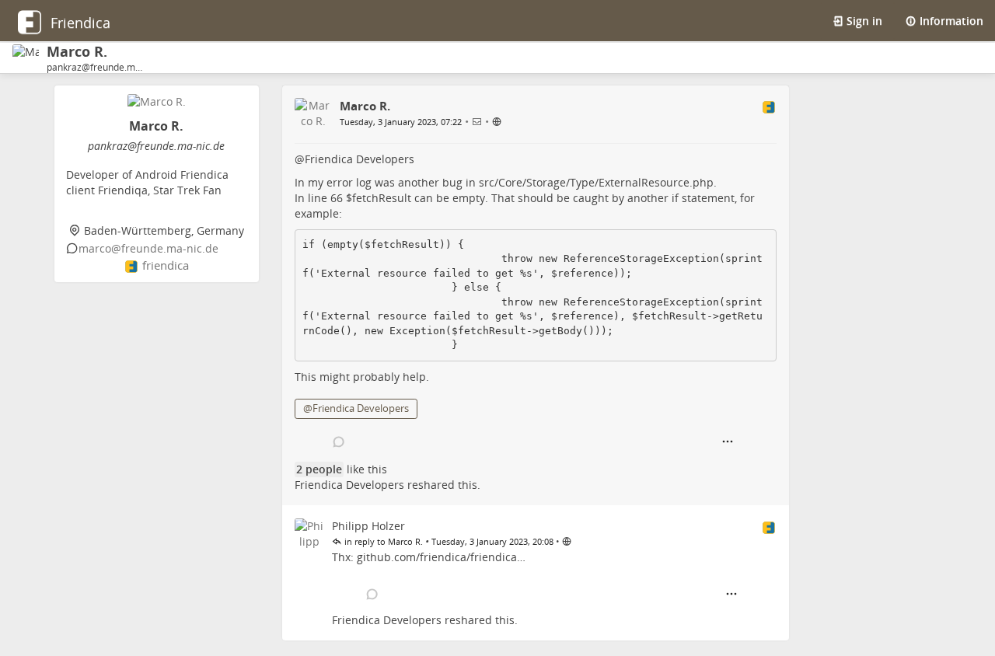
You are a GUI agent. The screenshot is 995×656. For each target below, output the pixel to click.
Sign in (862, 20)
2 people (319, 469)
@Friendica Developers (356, 408)
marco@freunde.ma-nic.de (148, 248)
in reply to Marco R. (382, 541)
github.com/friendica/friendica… (441, 557)
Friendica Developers (359, 159)
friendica (165, 265)
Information (949, 20)
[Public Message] (497, 120)
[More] (728, 442)
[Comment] (339, 442)
